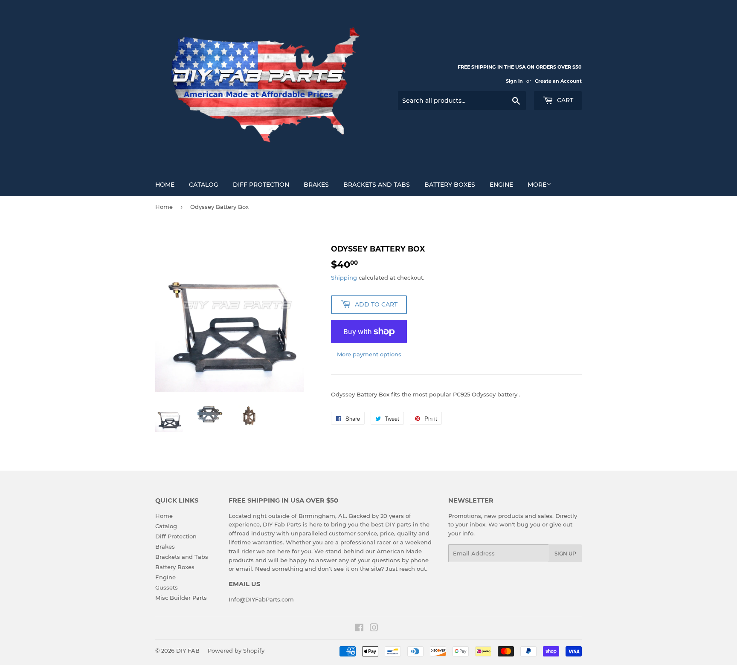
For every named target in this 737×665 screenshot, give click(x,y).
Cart (564, 100)
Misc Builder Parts (181, 597)
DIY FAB (188, 650)
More (537, 184)
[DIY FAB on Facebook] (359, 628)
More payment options (369, 354)
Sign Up (565, 553)
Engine (501, 184)
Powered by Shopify (236, 650)
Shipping (344, 277)
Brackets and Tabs (376, 184)
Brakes (316, 184)
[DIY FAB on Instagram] (374, 628)
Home (164, 184)
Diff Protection (261, 184)
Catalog (203, 184)
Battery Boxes (449, 184)
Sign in (514, 81)
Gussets (166, 587)
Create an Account (558, 81)
